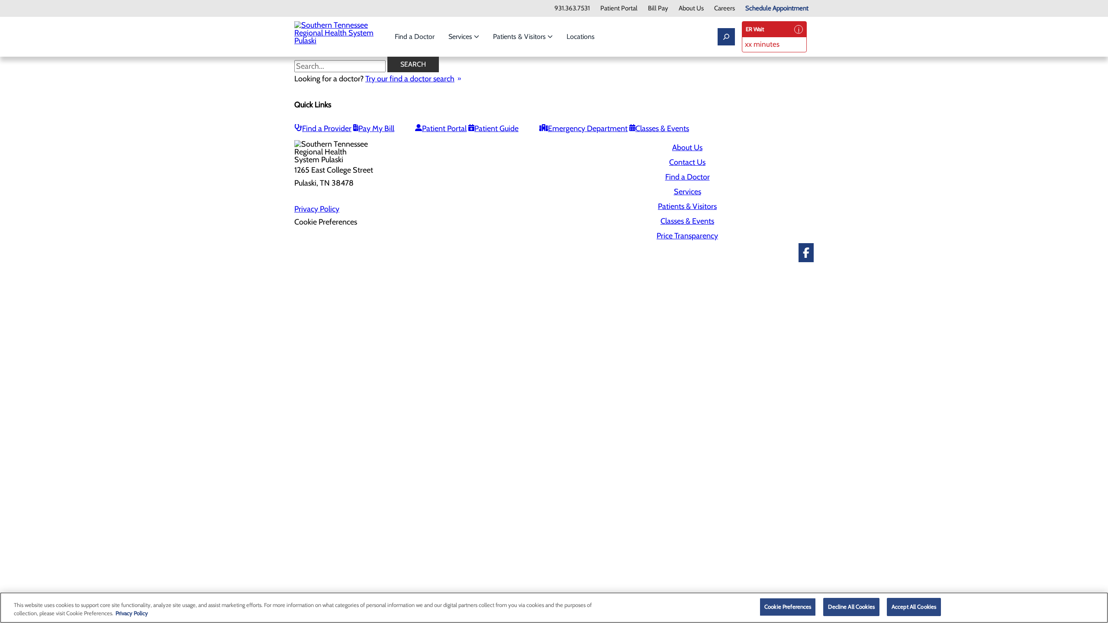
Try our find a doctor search (409, 78)
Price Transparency (687, 236)
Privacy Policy (316, 209)
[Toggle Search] (726, 36)
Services (461, 36)
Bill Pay (658, 8)
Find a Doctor (415, 36)
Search (413, 64)
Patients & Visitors (520, 36)
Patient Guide (496, 128)
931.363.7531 (572, 8)
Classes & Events (662, 128)
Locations (581, 36)
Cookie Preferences (787, 606)
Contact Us (687, 162)
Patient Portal (619, 8)
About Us (691, 8)
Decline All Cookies (851, 606)
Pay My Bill (376, 128)
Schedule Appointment (776, 8)
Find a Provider (326, 128)
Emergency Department (588, 128)
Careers (724, 8)
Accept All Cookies (914, 606)
